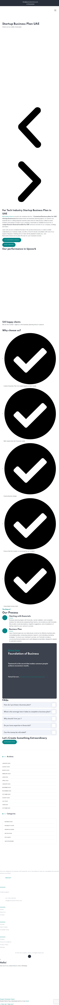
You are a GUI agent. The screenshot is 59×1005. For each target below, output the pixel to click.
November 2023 (6, 790)
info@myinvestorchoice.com (13, 900)
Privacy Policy (4, 944)
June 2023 (5, 804)
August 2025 (6, 766)
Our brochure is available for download (17, 335)
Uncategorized (9, 841)
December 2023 (6, 787)
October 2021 (6, 808)
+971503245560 (30, 4)
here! (27, 1001)
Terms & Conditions (5, 942)
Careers (2, 939)
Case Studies (3, 927)
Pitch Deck (8, 837)
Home (2, 909)
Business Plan (15, 629)
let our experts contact (11, 239)
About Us (3, 912)
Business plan (8, 821)
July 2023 (5, 801)
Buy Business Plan (9, 741)
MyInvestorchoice (7, 216)
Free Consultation (11, 880)
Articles (2, 924)
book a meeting (9, 244)
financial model (9, 829)
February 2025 (6, 773)
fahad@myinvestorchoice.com (30, 2)
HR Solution (8, 833)
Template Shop (4, 929)
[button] (29, 127)
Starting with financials (20, 616)
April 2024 (5, 780)
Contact (2, 915)
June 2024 (5, 777)
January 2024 (6, 784)
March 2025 (5, 770)
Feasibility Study (9, 825)
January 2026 (6, 763)
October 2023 (6, 794)
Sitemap (2, 947)
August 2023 (6, 797)
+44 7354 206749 (10, 898)
